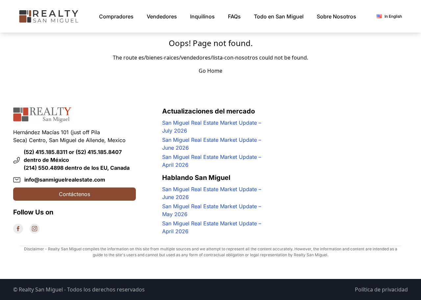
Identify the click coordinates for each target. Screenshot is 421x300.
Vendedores (162, 16)
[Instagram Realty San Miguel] (34, 229)
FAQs (234, 16)
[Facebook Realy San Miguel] (18, 229)
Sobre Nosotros (336, 16)
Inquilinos (202, 16)
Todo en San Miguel (279, 16)
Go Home (210, 70)
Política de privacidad (381, 289)
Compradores (116, 16)
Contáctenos (74, 194)
